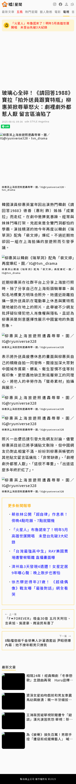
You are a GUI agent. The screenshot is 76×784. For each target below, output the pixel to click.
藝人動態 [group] (46, 11)
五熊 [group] (20, 11)
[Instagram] (54, 4)
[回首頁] (15, 4)
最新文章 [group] (8, 11)
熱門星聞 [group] (31, 11)
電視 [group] (66, 11)
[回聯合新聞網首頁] (5, 4)
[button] (60, 4)
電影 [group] (58, 11)
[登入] (66, 4)
